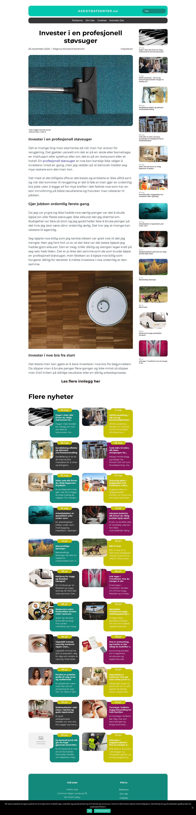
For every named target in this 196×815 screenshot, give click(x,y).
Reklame (77, 20)
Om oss (90, 20)
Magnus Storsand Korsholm (69, 49)
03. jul (118, 636)
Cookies (102, 20)
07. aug (64, 475)
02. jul (65, 669)
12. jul (64, 541)
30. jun (64, 735)
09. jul (118, 541)
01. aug (64, 508)
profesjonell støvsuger (59, 161)
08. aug (64, 442)
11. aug (118, 410)
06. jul (118, 571)
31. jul (118, 508)
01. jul (64, 702)
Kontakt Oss (116, 20)
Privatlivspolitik (102, 811)
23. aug (64, 410)
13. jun (118, 735)
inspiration (127, 49)
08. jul (64, 571)
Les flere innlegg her (80, 381)
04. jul (118, 604)
